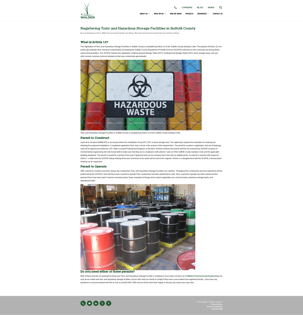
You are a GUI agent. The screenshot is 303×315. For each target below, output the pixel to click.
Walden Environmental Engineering (203, 276)
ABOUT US (143, 14)
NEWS (211, 7)
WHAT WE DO (159, 14)
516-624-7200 (217, 309)
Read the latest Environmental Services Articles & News (157, 33)
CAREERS (187, 7)
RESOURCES (202, 14)
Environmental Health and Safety (120, 33)
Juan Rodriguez (89, 33)
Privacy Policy (217, 304)
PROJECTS (189, 14)
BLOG (200, 7)
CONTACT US (218, 14)
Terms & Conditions (215, 307)
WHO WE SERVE (176, 14)
